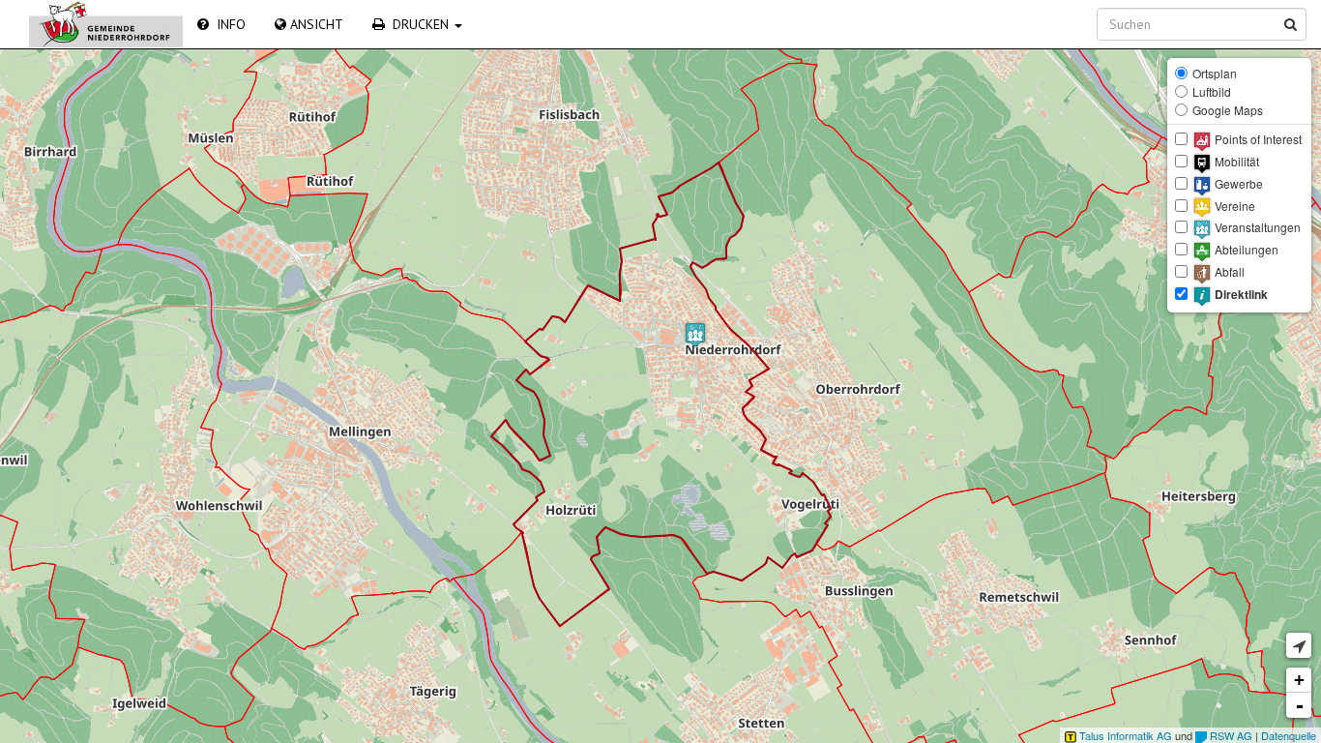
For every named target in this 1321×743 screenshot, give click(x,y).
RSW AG (1229, 735)
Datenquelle (1288, 735)
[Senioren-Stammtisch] (695, 334)
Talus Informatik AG (1124, 735)
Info (227, 24)
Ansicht (314, 24)
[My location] (1298, 645)
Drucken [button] (419, 24)
